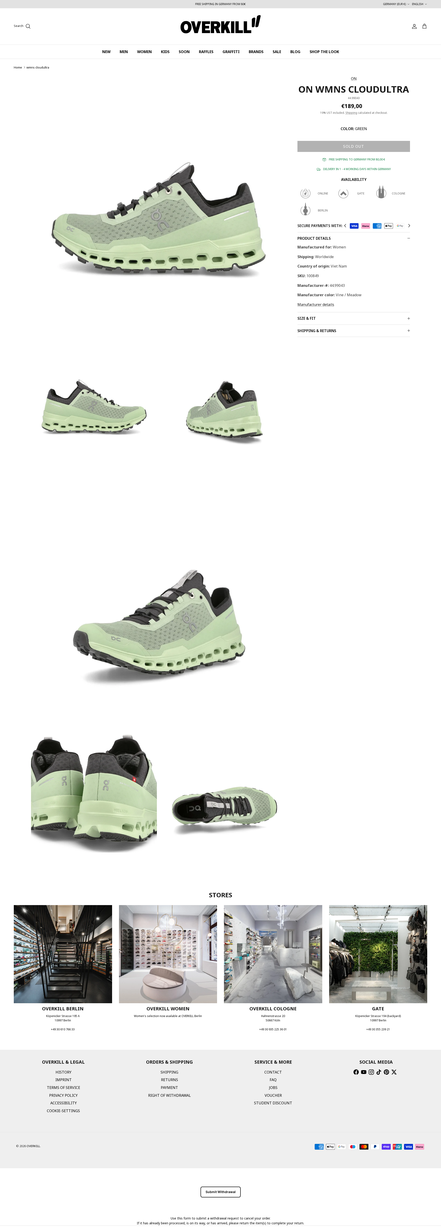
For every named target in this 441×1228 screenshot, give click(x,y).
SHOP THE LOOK (324, 51)
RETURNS (169, 1079)
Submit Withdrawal (221, 1192)
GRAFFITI (231, 51)
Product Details (314, 238)
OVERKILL (33, 1146)
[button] (345, 226)
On (354, 78)
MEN (124, 51)
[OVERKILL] (220, 26)
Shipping (351, 113)
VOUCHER (273, 1095)
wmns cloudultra (37, 67)
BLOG (295, 51)
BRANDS (256, 51)
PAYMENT (169, 1087)
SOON (184, 51)
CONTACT (273, 1072)
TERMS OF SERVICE (63, 1087)
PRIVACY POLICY (63, 1095)
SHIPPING (169, 1072)
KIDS (165, 51)
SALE (277, 51)
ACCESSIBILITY (63, 1102)
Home (18, 67)
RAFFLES (206, 51)
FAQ (273, 1079)
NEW (106, 51)
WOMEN (144, 51)
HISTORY (63, 1072)
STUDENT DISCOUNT (273, 1102)
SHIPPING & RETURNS (316, 330)
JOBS (273, 1087)
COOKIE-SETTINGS (63, 1110)
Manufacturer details (315, 304)
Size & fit (306, 318)
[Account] (413, 26)
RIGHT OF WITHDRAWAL (169, 1095)
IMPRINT (63, 1079)
